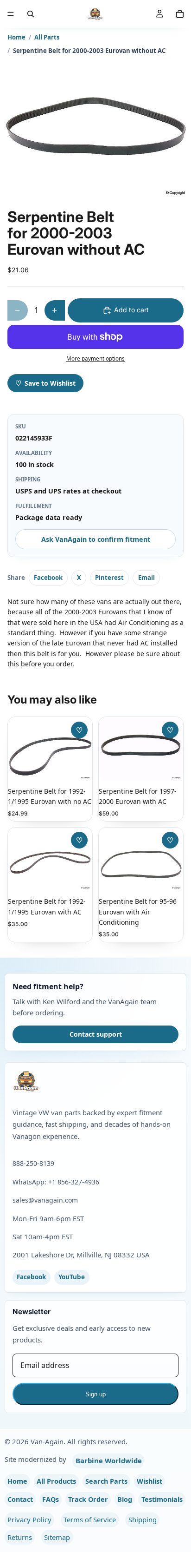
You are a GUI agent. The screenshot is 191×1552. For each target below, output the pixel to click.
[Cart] (180, 14)
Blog (124, 1499)
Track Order (88, 1499)
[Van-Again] (96, 1081)
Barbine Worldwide (109, 1460)
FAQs (50, 1499)
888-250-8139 (33, 1163)
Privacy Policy (29, 1519)
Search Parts (106, 1481)
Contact (20, 1499)
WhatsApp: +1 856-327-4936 (56, 1181)
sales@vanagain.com (45, 1200)
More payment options (95, 358)
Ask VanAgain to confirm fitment (95, 539)
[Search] (30, 14)
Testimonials (162, 1499)
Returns (19, 1537)
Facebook (48, 577)
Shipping (142, 1519)
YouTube (71, 1277)
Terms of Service (90, 1519)
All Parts (47, 37)
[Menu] (10, 14)
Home (16, 37)
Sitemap (57, 1537)
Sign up (95, 1394)
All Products (56, 1481)
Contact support (96, 1034)
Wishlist (149, 1481)
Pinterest (109, 577)
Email (146, 577)
